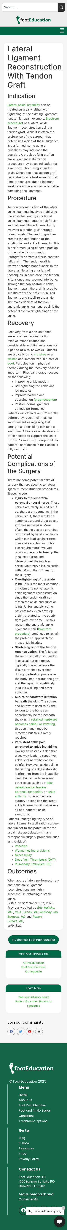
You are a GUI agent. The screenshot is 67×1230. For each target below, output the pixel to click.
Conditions (26, 1116)
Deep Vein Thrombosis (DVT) (35, 859)
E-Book (24, 1143)
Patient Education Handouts (33, 1001)
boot (10, 363)
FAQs (22, 1153)
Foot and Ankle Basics (35, 1110)
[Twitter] (20, 1031)
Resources (26, 1148)
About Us (25, 1100)
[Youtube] (30, 1031)
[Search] (61, 7)
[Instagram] (39, 1031)
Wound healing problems (32, 850)
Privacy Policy (29, 1159)
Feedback (33, 1006)
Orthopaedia (33, 971)
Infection (21, 846)
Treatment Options (33, 1121)
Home (23, 1095)
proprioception (45, 399)
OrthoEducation (33, 963)
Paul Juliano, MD (26, 912)
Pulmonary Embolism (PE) (33, 864)
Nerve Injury (23, 855)
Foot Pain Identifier (33, 967)
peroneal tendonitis (28, 792)
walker (12, 359)
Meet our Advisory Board (33, 997)
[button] (62, 31)
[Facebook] (11, 1031)
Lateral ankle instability (23, 105)
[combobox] (30, 7)
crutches (40, 354)
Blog (22, 1138)
